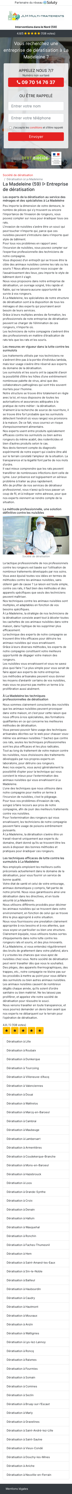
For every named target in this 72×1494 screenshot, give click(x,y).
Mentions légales (17, 1488)
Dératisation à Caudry (21, 1298)
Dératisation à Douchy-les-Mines (28, 1457)
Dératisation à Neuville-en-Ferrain (29, 1475)
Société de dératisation (18, 175)
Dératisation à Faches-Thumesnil (28, 1245)
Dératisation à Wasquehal (23, 1227)
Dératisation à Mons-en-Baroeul (28, 1165)
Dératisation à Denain (21, 1209)
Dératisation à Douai (20, 1094)
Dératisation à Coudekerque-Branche (31, 1156)
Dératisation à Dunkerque (23, 1059)
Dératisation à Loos (19, 1183)
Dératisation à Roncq (20, 1351)
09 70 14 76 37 (37, 82)
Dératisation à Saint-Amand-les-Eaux (31, 1262)
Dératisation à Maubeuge (23, 1130)
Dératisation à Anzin (20, 1324)
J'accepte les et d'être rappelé (38, 127)
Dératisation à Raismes (22, 1359)
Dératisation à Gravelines (23, 1421)
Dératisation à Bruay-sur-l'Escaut (28, 1404)
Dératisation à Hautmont (22, 1306)
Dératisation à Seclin (20, 1395)
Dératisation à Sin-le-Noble (24, 1271)
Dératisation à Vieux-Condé (25, 1448)
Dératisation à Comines (22, 1386)
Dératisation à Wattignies (23, 1333)
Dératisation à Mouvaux (22, 1315)
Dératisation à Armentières (24, 1147)
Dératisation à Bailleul (21, 1280)
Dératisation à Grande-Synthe (26, 1192)
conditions (36, 127)
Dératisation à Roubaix (21, 1050)
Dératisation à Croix (19, 1200)
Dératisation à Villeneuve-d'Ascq (28, 1077)
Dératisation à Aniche (21, 1466)
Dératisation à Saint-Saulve (24, 1439)
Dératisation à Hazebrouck (24, 1174)
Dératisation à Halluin (21, 1218)
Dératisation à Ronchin (21, 1236)
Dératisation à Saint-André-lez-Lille (30, 1430)
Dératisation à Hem (19, 1253)
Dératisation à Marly (20, 1413)
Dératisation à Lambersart (23, 1139)
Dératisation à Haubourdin (24, 1289)
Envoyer (36, 136)
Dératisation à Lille (19, 1041)
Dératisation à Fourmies (22, 1368)
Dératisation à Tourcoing (23, 1068)
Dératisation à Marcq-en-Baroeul (28, 1112)
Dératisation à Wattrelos (22, 1103)
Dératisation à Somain (21, 1377)
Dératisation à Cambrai (21, 1121)
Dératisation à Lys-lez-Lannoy (26, 1342)
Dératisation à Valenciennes (25, 1086)
